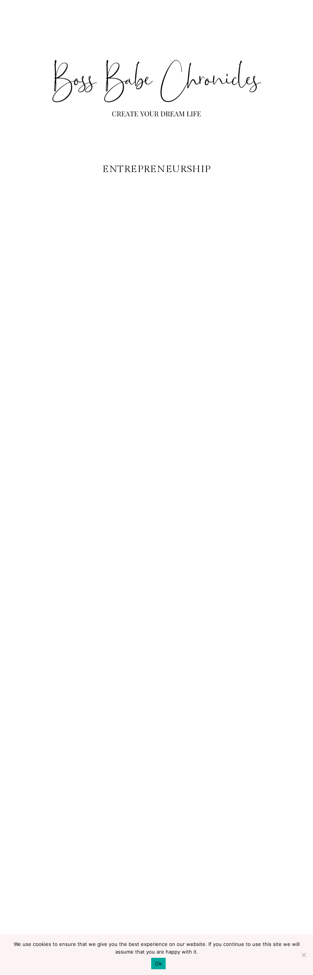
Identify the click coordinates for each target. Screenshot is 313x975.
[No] (303, 955)
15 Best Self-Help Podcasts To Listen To (50, 790)
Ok (158, 963)
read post (50, 907)
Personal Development (50, 753)
